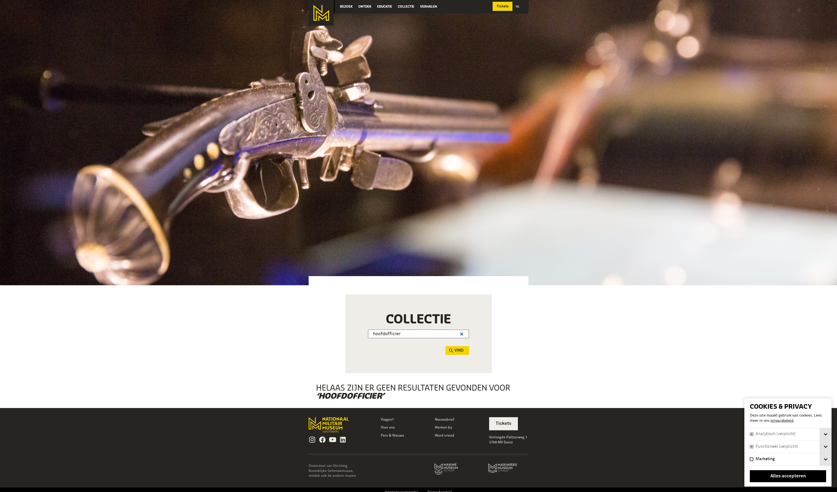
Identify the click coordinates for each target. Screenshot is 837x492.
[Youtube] (332, 439)
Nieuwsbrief (444, 419)
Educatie (384, 6)
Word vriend (444, 435)
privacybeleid (782, 421)
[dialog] (788, 442)
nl (518, 6)
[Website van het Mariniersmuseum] (508, 470)
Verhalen (428, 6)
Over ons (388, 427)
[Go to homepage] (335, 426)
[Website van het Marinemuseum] (452, 470)
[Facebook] (322, 439)
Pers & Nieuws (392, 435)
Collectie (406, 6)
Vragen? (387, 419)
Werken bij (443, 427)
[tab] (826, 434)
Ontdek (364, 6)
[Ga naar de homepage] (321, 13)
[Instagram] (312, 439)
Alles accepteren (788, 476)
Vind (458, 350)
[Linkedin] (342, 439)
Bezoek (346, 6)
